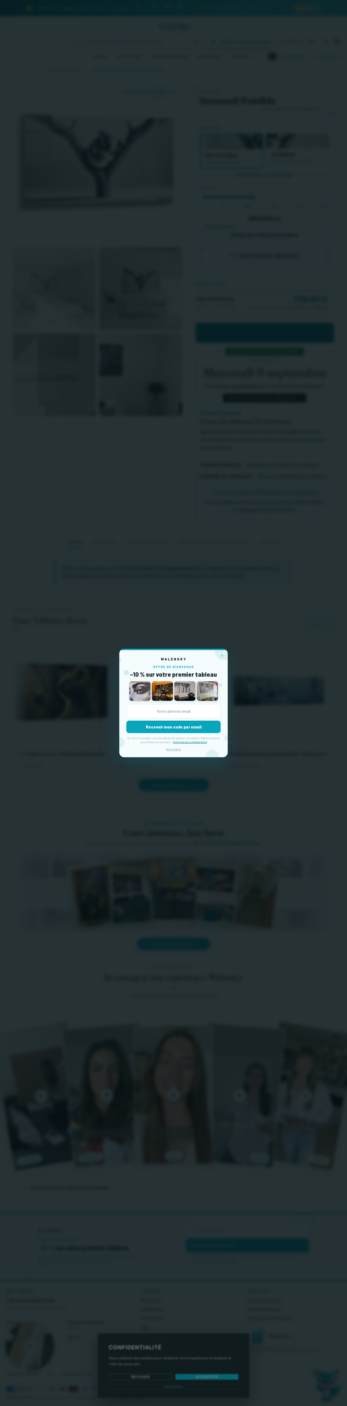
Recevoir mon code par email (173, 726)
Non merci (173, 749)
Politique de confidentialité (190, 742)
